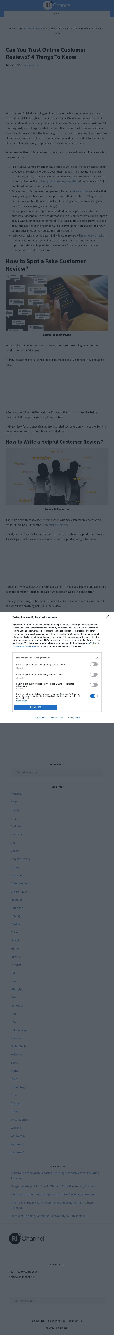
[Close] (108, 617)
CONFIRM (35, 707)
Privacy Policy (73, 718)
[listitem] (57, 657)
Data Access (57, 718)
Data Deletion (40, 718)
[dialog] (57, 667)
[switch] (94, 664)
